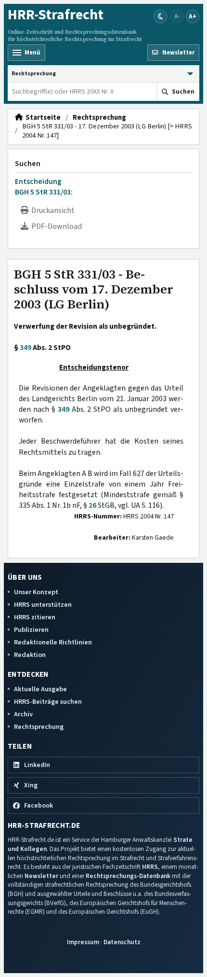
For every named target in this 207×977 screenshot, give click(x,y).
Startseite (42, 117)
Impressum (83, 942)
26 (92, 505)
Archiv (23, 714)
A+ (192, 16)
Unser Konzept (36, 592)
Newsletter (41, 875)
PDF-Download (55, 226)
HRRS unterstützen (43, 605)
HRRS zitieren (34, 617)
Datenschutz (122, 942)
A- (177, 16)
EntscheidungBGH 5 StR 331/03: (44, 186)
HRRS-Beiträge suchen (48, 702)
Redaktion (30, 655)
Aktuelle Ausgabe (40, 689)
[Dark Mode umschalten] (160, 16)
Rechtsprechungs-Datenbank (128, 875)
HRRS (150, 866)
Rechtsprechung (99, 117)
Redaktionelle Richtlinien (53, 642)
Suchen (27, 163)
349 (25, 347)
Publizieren (31, 630)
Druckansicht (51, 210)
